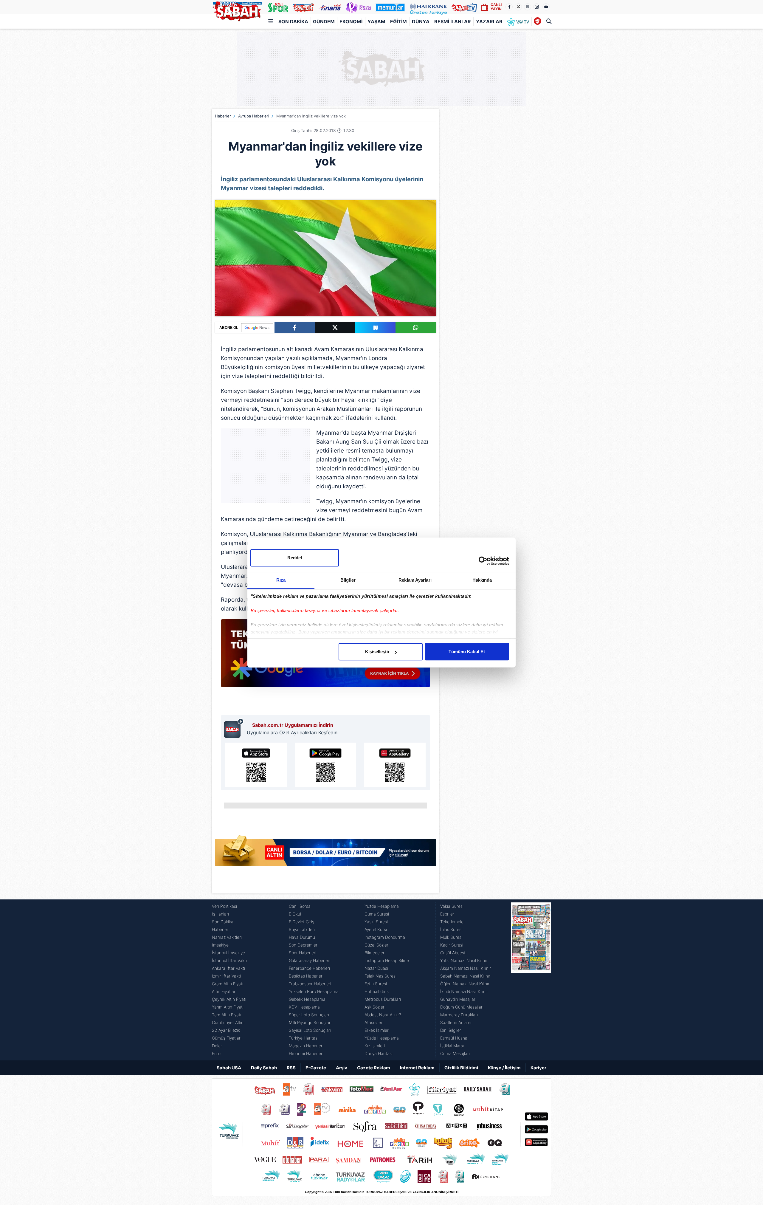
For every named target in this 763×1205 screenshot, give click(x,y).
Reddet (294, 557)
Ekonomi (350, 21)
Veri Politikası (224, 906)
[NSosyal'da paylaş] (375, 327)
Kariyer (538, 1068)
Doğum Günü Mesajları (461, 1006)
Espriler (447, 913)
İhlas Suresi (451, 929)
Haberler (223, 116)
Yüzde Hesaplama (382, 906)
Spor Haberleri (302, 952)
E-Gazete (315, 1068)
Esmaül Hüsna (453, 1037)
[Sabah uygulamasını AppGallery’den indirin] (395, 765)
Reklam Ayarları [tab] (415, 580)
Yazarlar (489, 21)
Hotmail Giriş (377, 991)
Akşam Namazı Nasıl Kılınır (465, 968)
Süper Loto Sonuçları (309, 1014)
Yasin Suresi (376, 921)
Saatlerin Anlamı (455, 1022)
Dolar (217, 1045)
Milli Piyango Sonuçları (310, 1022)
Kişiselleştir (377, 651)
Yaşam (376, 21)
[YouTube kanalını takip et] (546, 6)
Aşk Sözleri (375, 1006)
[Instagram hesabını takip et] (536, 6)
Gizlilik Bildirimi (461, 1068)
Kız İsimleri (375, 1045)
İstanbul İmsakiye (228, 952)
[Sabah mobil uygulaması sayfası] (234, 728)
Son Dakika (293, 21)
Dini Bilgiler (450, 1030)
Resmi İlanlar (452, 21)
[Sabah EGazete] (531, 979)
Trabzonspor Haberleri (310, 983)
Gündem (324, 21)
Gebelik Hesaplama (307, 999)
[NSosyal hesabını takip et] (527, 6)
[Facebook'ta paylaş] (295, 327)
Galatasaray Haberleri (309, 960)
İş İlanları (220, 913)
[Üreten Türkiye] (428, 7)
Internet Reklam (417, 1068)
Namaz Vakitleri (227, 937)
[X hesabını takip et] (518, 6)
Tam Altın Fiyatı (226, 1014)
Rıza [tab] (281, 580)
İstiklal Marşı (452, 1045)
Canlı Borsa (300, 906)
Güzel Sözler (376, 944)
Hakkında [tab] (482, 580)
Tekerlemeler (452, 921)
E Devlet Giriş (301, 921)
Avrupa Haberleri (253, 116)
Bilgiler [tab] (348, 580)
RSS (291, 1068)
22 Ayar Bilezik (226, 1030)
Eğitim (398, 21)
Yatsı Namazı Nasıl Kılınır (463, 960)
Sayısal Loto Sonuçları (310, 1030)
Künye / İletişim (504, 1068)
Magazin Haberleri (306, 1045)
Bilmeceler (374, 952)
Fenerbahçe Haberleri (309, 968)
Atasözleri (374, 1022)
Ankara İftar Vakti (228, 968)
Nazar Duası (376, 968)
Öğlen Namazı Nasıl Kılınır (464, 983)
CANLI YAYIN (496, 6)
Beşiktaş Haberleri (306, 975)
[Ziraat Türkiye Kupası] (537, 21)
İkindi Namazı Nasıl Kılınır (464, 991)
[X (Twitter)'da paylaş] (335, 327)
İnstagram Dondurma (385, 937)
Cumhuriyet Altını (228, 1022)
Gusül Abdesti (453, 952)
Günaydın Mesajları (458, 999)
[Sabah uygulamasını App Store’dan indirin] (256, 765)
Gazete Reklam (373, 1068)
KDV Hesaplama (304, 1006)
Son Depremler (303, 944)
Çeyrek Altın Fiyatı (229, 999)
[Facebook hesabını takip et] (509, 6)
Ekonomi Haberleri (306, 1053)
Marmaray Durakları (459, 1014)
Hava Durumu (302, 937)
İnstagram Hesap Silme (387, 960)
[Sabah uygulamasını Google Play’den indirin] (325, 765)
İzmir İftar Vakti (226, 975)
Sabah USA (229, 1068)
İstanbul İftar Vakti (229, 960)
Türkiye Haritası (303, 1037)
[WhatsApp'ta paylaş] (416, 327)
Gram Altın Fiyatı (227, 983)
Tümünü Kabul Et (467, 651)
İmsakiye (220, 944)
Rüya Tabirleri (302, 929)
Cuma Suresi (377, 913)
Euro (216, 1053)
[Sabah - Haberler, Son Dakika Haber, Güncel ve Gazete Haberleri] (237, 10)
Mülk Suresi (451, 937)
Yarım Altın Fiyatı (228, 1006)
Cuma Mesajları (455, 1053)
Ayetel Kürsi (376, 929)
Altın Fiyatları (224, 991)
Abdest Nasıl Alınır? (383, 1014)
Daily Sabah (264, 1068)
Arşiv (341, 1068)
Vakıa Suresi (451, 906)
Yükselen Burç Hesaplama (314, 991)
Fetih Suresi (376, 983)
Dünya (420, 21)
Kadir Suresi (451, 944)
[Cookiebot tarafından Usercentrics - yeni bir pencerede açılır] (483, 560)
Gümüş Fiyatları (226, 1037)
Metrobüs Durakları (383, 999)
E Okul (295, 913)
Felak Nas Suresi (380, 975)
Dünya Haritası (379, 1053)
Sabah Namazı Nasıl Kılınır (465, 975)
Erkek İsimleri (377, 1030)
